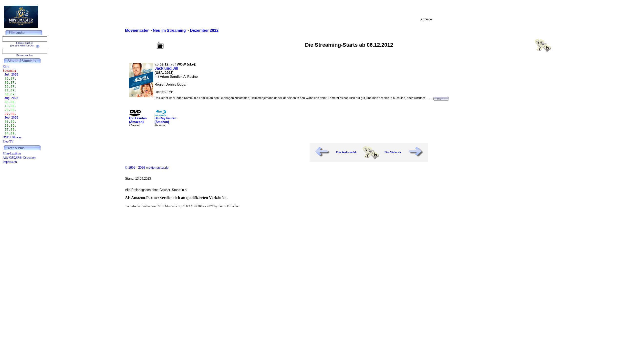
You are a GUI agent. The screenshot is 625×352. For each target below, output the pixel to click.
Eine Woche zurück (346, 152)
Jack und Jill (166, 68)
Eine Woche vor (393, 152)
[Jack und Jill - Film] (440, 98)
